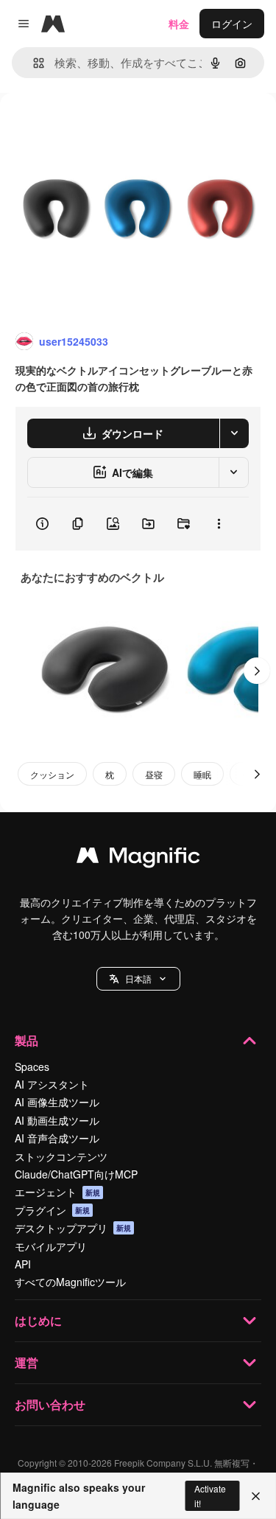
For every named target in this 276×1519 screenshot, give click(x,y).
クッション (52, 774)
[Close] (255, 1496)
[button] (138, 979)
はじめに (38, 1320)
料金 (179, 23)
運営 (26, 1362)
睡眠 (202, 774)
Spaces (32, 1066)
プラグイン (52, 1210)
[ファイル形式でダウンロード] (234, 433)
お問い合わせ (50, 1404)
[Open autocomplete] (33, 63)
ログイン (231, 23)
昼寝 (154, 774)
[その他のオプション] (218, 524)
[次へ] (257, 670)
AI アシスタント (52, 1084)
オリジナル (101, 126)
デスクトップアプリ (73, 1228)
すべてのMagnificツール (70, 1281)
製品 (26, 1040)
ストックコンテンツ (61, 1156)
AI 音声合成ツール (57, 1138)
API (23, 1264)
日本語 (138, 978)
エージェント (57, 1191)
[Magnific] (138, 859)
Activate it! (210, 1495)
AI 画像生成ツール (57, 1101)
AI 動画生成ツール (57, 1120)
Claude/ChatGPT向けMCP (76, 1174)
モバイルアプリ (51, 1246)
